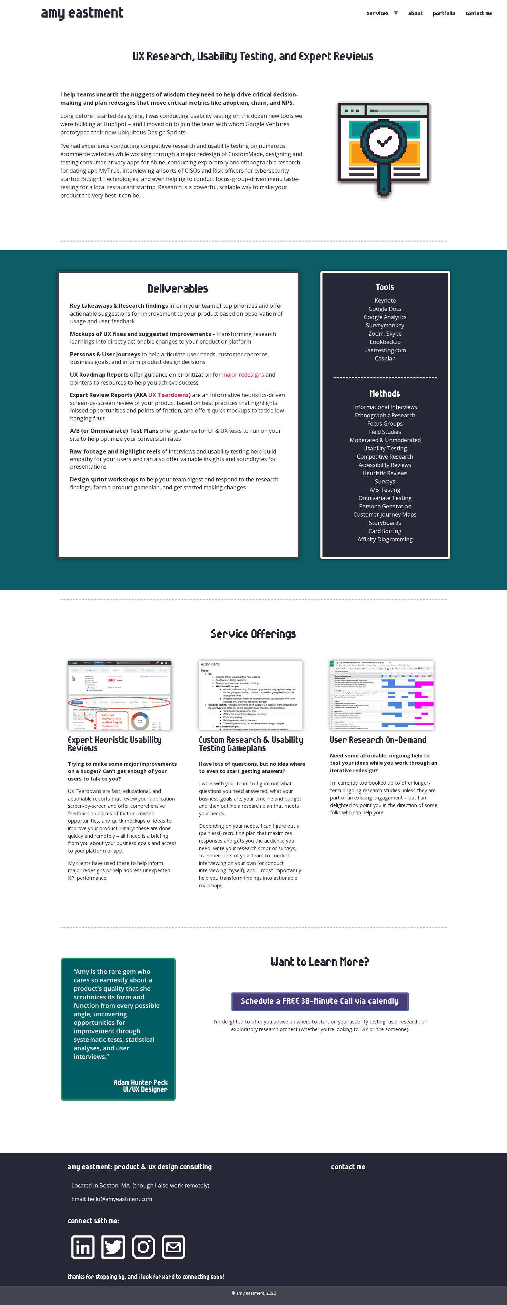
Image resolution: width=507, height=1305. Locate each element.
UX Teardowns (168, 395)
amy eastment (82, 14)
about (415, 14)
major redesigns (243, 374)
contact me (479, 14)
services (378, 14)
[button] (320, 1001)
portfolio (444, 14)
